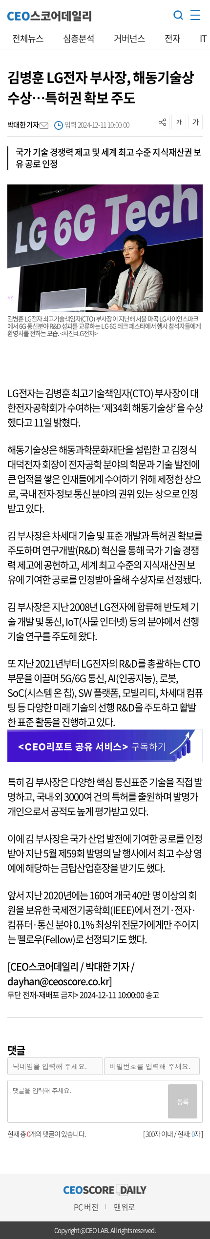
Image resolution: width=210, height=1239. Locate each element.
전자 (172, 38)
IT (203, 38)
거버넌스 (129, 38)
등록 (183, 1101)
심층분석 (78, 38)
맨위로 (124, 1207)
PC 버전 (86, 1207)
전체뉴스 (27, 38)
